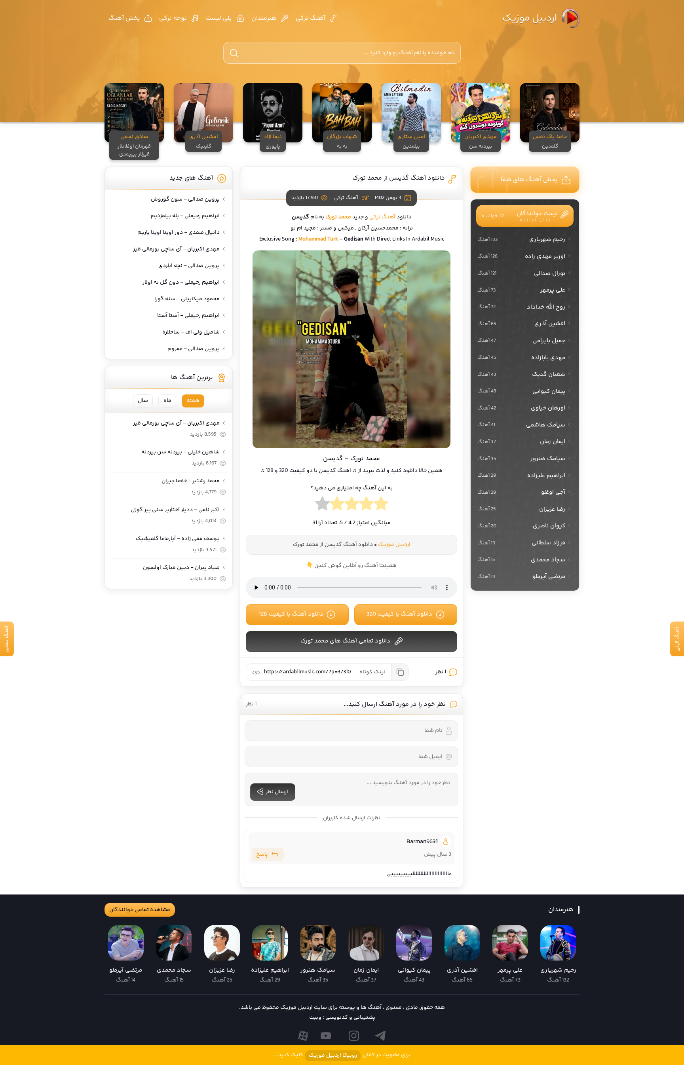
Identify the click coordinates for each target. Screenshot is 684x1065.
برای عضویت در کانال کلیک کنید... (342, 1055)
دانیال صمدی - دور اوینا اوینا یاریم (178, 232)
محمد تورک (338, 217)
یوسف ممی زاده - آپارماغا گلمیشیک (178, 538)
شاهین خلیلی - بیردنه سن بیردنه (180, 452)
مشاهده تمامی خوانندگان (139, 910)
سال (143, 400)
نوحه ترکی (173, 18)
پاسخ (262, 854)
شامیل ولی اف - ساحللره (191, 332)
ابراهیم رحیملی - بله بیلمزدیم (185, 216)
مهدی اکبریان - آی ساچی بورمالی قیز (176, 249)
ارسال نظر (277, 792)
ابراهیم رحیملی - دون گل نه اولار (181, 282)
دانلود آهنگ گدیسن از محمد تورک (398, 178)
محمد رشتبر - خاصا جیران (191, 481)
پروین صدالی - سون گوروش (185, 199)
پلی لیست (219, 18)
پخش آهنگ (124, 18)
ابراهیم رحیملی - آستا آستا (188, 315)
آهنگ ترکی (310, 18)
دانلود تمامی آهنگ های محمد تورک (345, 641)
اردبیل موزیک (529, 18)
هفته (193, 400)
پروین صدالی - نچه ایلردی (189, 266)
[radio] (381, 505)
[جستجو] (234, 53)
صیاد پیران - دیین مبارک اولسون (181, 567)
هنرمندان (264, 18)
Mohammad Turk (318, 239)
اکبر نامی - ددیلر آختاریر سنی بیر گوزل (175, 510)
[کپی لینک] (399, 672)
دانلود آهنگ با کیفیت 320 (399, 614)
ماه (167, 400)
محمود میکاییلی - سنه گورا (187, 299)
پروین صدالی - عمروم (193, 349)
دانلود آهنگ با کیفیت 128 (291, 614)
